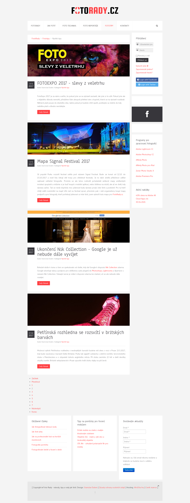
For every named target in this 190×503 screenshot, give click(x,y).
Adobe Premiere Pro (144, 176)
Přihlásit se (142, 60)
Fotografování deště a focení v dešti (47, 449)
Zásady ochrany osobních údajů (112, 487)
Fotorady (35, 25)
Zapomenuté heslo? (144, 72)
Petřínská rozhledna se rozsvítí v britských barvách (80, 335)
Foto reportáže (90, 25)
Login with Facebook (148, 79)
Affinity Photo (141, 160)
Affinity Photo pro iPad (145, 165)
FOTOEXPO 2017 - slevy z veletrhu (70, 83)
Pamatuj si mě (144, 55)
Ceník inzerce (151, 487)
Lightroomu (108, 270)
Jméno (126, 437)
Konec (34, 412)
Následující (36, 408)
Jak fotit (51, 25)
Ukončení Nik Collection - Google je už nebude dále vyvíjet (77, 251)
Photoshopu (97, 270)
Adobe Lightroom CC (144, 149)
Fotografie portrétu (40, 444)
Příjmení (126, 447)
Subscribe (129, 470)
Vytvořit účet (141, 66)
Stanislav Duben (90, 487)
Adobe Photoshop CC (145, 154)
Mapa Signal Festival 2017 (63, 161)
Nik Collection (111, 267)
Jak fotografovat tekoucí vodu (44, 427)
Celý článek (43, 112)
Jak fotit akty (37, 431)
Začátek (35, 378)
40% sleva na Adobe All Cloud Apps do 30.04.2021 (146, 198)
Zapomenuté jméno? (144, 69)
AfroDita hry (139, 487)
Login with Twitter (148, 84)
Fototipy (109, 25)
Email (126, 428)
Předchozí (36, 382)
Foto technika (69, 25)
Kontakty (124, 25)
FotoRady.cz (118, 194)
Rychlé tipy (65, 87)
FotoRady (36, 38)
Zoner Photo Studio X (145, 170)
